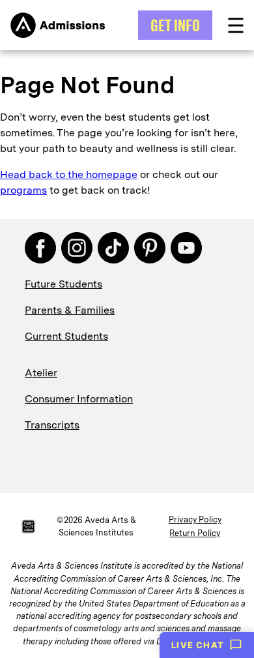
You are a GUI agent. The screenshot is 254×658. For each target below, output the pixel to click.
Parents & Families (70, 310)
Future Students (63, 284)
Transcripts (52, 425)
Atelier (41, 372)
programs (23, 190)
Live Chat (197, 645)
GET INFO (175, 25)
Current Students (66, 336)
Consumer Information (79, 399)
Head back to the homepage (68, 174)
